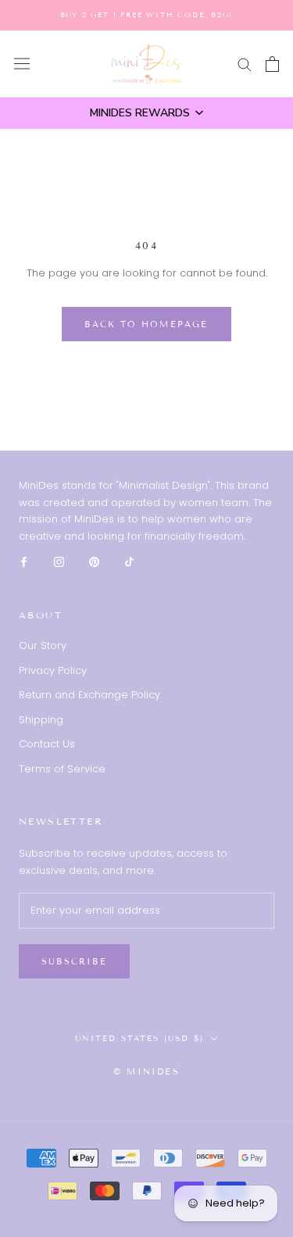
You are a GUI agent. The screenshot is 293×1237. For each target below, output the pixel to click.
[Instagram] (59, 561)
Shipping (41, 719)
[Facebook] (24, 561)
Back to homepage (146, 324)
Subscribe (74, 961)
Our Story (42, 645)
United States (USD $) (139, 1038)
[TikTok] (129, 561)
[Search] (245, 63)
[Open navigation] (22, 64)
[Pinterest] (94, 561)
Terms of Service (62, 768)
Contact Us (47, 743)
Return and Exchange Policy (89, 694)
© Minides (146, 1071)
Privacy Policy (53, 670)
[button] (146, 113)
